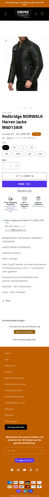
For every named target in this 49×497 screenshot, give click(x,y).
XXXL (18, 153)
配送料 (9, 138)
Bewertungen (11, 421)
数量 (4, 160)
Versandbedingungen (14, 396)
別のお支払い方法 (25, 191)
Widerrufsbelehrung (14, 378)
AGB (7, 359)
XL (32, 147)
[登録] (41, 450)
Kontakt (8, 371)
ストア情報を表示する (15, 230)
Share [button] (8, 300)
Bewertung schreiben (24, 331)
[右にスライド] (30, 107)
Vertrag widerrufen (16, 427)
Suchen (8, 353)
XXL (7, 153)
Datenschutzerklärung (15, 384)
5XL (40, 153)
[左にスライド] (18, 107)
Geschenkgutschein (14, 390)
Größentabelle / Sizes (15, 402)
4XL (30, 153)
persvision (20, 496)
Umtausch (9, 408)
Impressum (10, 365)
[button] (6, 14)
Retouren (9, 415)
